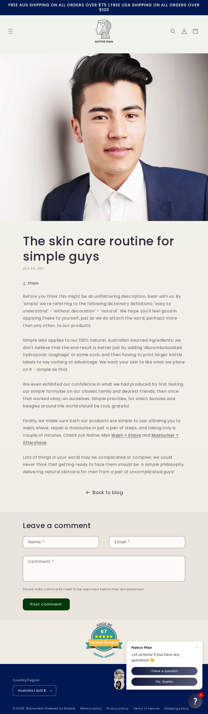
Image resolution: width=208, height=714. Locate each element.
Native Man (35, 708)
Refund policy (91, 708)
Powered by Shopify (60, 708)
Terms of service (146, 708)
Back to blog (108, 492)
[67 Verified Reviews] (104, 660)
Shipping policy (176, 708)
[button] (10, 31)
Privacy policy (117, 708)
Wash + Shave (126, 435)
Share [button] (33, 283)
